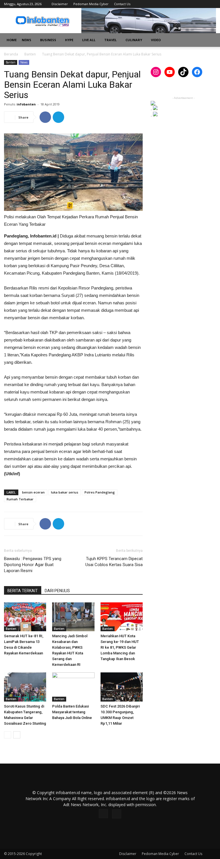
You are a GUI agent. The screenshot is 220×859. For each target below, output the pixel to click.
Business (48, 40)
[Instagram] (202, 4)
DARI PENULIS (57, 590)
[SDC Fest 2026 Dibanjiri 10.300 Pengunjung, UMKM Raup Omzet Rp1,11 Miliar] (122, 686)
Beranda (11, 54)
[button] (209, 40)
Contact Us (122, 4)
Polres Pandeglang (100, 492)
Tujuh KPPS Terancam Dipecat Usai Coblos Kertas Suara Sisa (114, 561)
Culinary (133, 40)
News (26, 40)
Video (156, 40)
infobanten (26, 104)
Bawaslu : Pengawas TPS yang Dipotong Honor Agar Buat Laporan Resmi (32, 564)
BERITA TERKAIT (22, 590)
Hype (69, 40)
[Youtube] (211, 4)
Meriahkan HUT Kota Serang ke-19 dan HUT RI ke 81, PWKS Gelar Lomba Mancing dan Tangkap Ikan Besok (120, 647)
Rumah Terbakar (20, 499)
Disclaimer (60, 4)
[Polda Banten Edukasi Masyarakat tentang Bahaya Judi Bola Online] (73, 686)
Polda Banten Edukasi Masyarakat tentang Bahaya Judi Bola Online (72, 712)
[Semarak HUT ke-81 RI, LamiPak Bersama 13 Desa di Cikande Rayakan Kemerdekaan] (25, 616)
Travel (110, 40)
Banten (30, 54)
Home (12, 40)
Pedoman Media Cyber (91, 4)
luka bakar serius (64, 492)
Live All (88, 40)
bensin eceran (33, 492)
